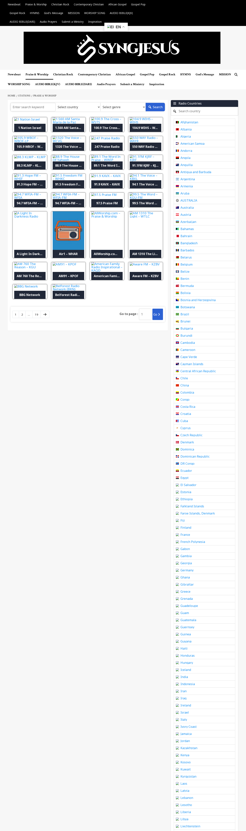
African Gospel (117, 4)
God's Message (53, 13)
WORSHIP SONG (94, 13)
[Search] (236, 74)
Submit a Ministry (73, 21)
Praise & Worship (36, 4)
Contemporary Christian (89, 4)
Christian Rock (60, 4)
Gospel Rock (17, 13)
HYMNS (34, 13)
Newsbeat (14, 4)
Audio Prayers (48, 21)
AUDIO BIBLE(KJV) (121, 13)
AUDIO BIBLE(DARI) (22, 21)
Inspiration (95, 21)
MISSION (74, 13)
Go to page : (129, 313)
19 (36, 314)
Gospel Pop (138, 4)
